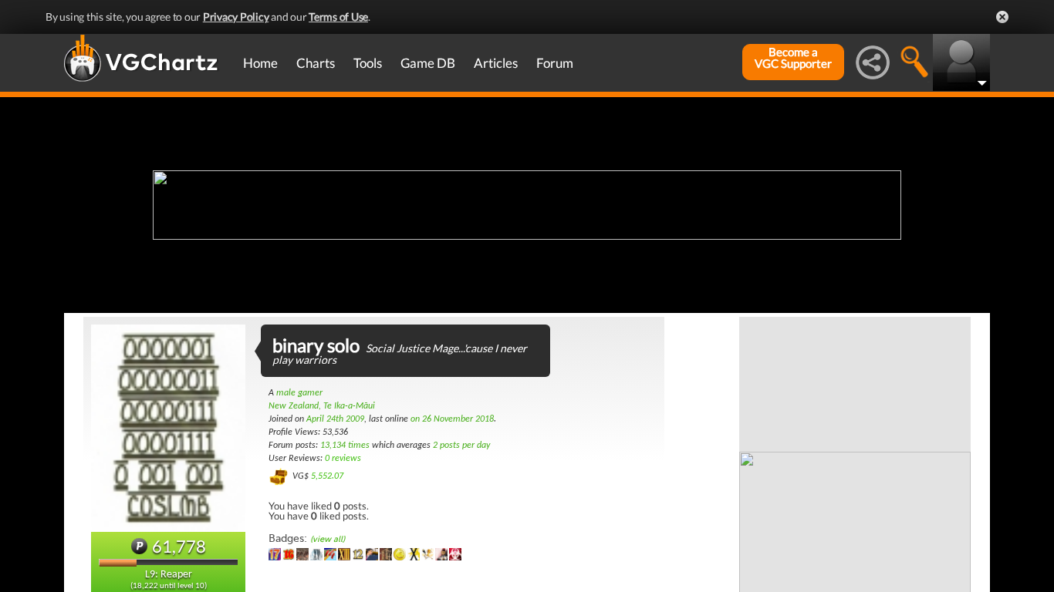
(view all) (327, 539)
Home (260, 63)
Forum (554, 63)
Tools (367, 63)
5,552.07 (327, 476)
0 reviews (343, 458)
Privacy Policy (236, 16)
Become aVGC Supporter (793, 57)
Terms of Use (338, 16)
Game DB (427, 63)
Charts (315, 63)
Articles (496, 63)
